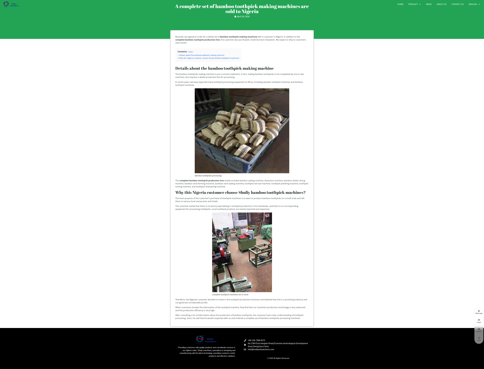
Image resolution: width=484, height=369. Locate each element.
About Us (441, 4)
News (429, 4)
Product (413, 4)
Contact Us (457, 4)
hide (190, 52)
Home (400, 4)
